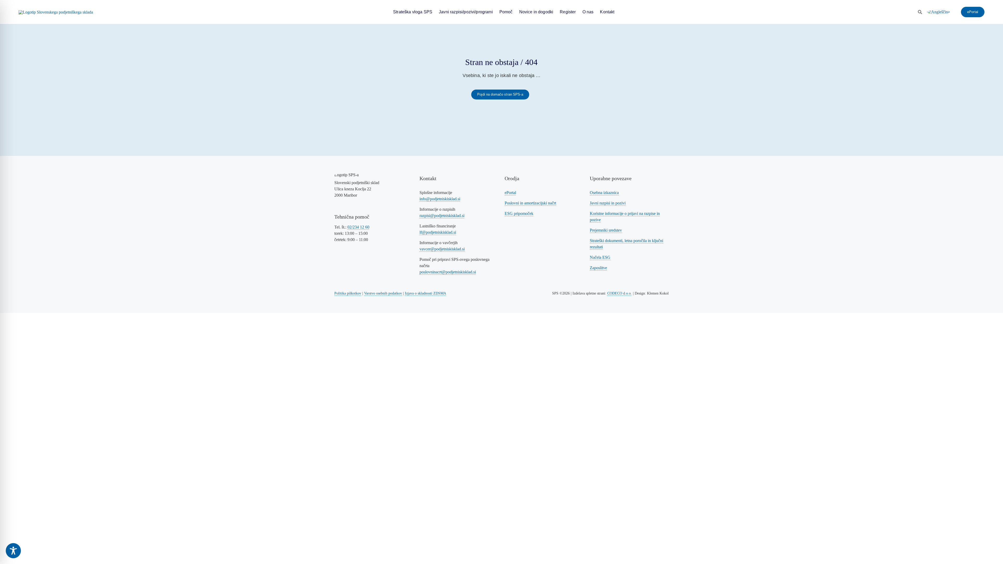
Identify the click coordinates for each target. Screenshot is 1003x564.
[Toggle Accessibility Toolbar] (13, 551)
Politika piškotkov (347, 293)
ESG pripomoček (519, 213)
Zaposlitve (598, 268)
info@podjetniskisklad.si (439, 199)
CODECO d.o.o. (619, 293)
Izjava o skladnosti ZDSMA (425, 293)
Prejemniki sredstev (606, 230)
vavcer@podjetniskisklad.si (442, 249)
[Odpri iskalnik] (920, 12)
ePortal (510, 192)
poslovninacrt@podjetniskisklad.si (447, 272)
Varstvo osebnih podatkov (383, 293)
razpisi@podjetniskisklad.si (441, 215)
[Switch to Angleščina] (938, 12)
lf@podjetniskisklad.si (437, 232)
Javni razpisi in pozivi (608, 203)
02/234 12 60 (358, 227)
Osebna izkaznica (604, 192)
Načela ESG (600, 257)
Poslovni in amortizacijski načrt (530, 203)
